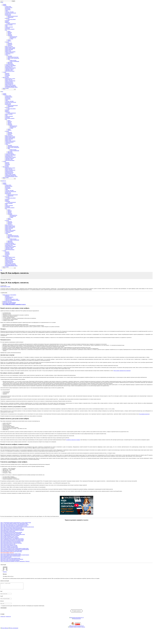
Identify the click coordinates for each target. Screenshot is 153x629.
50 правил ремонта (76, 610)
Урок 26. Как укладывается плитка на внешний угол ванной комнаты (14, 549)
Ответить (5, 571)
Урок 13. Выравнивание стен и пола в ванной (9, 535)
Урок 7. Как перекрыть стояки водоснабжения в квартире (12, 528)
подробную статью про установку (73, 439)
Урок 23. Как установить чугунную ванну (9, 546)
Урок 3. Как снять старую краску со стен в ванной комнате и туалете (14, 524)
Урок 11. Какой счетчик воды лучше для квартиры (10, 533)
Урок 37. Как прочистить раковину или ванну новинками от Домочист (15, 561)
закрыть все (8, 616)
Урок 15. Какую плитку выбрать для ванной (9, 537)
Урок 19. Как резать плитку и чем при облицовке (10, 541)
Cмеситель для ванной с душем (11, 299)
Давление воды (8, 298)
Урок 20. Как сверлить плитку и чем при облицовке (11, 542)
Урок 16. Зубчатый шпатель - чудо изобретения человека (12, 538)
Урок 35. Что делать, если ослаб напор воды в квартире (11, 559)
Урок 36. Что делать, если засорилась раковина (10, 560)
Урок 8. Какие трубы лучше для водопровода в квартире (12, 530)
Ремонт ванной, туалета (5, 286)
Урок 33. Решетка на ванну (5, 556)
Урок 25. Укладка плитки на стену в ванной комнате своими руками (14, 548)
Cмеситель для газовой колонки (9, 302)
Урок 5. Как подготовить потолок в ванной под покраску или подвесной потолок (17, 526)
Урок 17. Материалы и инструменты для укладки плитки (12, 539)
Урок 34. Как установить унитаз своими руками (10, 558)
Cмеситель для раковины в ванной (12, 300)
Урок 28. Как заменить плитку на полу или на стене (11, 551)
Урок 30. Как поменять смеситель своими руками (10, 553)
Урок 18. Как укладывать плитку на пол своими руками (11, 540)
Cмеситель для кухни (7, 301)
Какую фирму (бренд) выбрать (9, 303)
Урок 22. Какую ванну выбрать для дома (8, 545)
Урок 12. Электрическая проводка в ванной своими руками (12, 534)
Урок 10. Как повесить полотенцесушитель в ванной (11, 532)
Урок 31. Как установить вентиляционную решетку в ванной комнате (14, 554)
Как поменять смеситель (144, 413)
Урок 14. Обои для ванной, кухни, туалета (9, 536)
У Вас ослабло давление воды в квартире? (122, 370)
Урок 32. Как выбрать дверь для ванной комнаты (10, 555)
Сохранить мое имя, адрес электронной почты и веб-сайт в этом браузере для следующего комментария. (23, 605)
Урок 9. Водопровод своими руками (7, 531)
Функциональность (9, 296)
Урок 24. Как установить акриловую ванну (9, 547)
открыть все (2, 616)
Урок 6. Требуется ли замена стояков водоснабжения (11, 527)
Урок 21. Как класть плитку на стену (7, 544)
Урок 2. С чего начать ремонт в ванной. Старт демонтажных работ (14, 523)
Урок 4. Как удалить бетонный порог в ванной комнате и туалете (13, 525)
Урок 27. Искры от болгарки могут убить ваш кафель (11, 550)
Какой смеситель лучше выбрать (9, 294)
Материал (7, 295)
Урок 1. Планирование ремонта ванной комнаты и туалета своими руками (15, 522)
